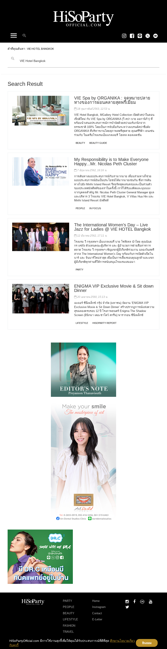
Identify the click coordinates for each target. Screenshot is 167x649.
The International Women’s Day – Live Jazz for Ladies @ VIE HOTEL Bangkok (112, 227)
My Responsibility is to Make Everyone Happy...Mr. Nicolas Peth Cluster (111, 161)
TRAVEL (68, 631)
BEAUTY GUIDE (98, 143)
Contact (97, 613)
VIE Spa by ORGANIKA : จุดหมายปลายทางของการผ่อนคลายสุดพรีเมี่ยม (112, 100)
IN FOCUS (95, 208)
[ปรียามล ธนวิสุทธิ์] (83, 369)
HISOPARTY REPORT (104, 323)
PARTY (79, 269)
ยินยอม (147, 643)
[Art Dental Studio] (83, 463)
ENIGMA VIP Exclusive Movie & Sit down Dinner (114, 288)
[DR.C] (40, 556)
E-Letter (97, 619)
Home (96, 601)
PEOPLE (80, 208)
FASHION (69, 625)
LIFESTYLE (82, 323)
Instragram (99, 607)
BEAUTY (80, 143)
